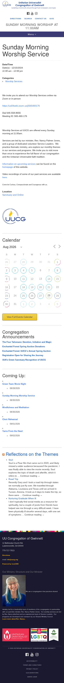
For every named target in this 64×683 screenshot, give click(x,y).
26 (6, 262)
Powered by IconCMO (10, 564)
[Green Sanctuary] (54, 635)
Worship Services (13, 81)
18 (23, 287)
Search (28, 18)
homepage (7, 167)
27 (40, 296)
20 (40, 287)
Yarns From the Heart (12, 431)
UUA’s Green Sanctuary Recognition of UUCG (24, 360)
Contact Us (40, 18)
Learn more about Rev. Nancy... (14, 619)
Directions (15, 18)
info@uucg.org (12, 559)
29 (57, 296)
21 (49, 287)
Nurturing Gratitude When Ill (22, 498)
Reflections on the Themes (32, 454)
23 (6, 296)
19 (32, 287)
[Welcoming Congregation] (40, 635)
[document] (32, 282)
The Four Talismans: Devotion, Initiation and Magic (27, 342)
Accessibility (32, 661)
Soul (11, 460)
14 (49, 279)
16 (6, 287)
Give (52, 18)
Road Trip (13, 479)
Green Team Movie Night (14, 384)
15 (57, 279)
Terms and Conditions (32, 665)
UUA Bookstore (32, 673)
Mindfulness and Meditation (15, 407)
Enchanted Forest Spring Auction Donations (23, 347)
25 (23, 296)
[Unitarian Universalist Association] (16, 635)
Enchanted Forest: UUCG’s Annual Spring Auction (26, 351)
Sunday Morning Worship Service (18, 396)
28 (23, 262)
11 (23, 279)
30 (6, 304)
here (4, 177)
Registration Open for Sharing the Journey (22, 355)
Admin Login (32, 677)
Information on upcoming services (19, 164)
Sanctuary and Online (13, 195)
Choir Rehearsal (10, 419)
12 (32, 279)
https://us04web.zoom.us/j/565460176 (21, 106)
